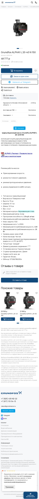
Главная (3, 7)
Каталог (10, 7)
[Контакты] (36, 2)
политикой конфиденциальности (15, 482)
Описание (20, 128)
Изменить (13, 98)
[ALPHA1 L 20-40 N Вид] (19, 27)
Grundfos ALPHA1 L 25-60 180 (28, 314)
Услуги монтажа (6, 448)
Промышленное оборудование (11, 434)
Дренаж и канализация (9, 431)
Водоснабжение (6, 428)
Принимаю (10, 487)
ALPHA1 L (25, 7)
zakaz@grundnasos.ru (8, 406)
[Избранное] (35, 70)
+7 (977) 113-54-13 (8, 401)
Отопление (18, 7)
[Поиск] (32, 2)
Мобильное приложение (9, 451)
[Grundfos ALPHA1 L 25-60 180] (29, 300)
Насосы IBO (5, 439)
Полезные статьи (7, 446)
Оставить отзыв (19, 280)
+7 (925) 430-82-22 (9, 399)
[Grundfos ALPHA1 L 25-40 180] (10, 300)
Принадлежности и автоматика (11, 436)
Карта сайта (19, 496)
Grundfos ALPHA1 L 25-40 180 (9, 314)
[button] (18, 48)
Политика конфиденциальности (12, 454)
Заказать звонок (8, 411)
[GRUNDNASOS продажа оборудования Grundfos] (10, 2)
